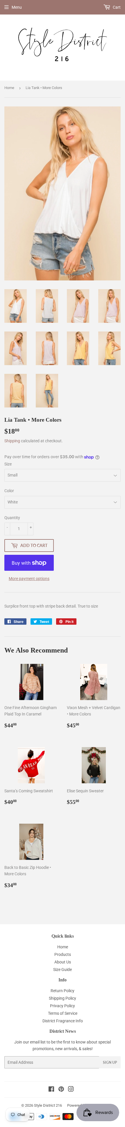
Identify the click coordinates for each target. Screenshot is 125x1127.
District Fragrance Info (62, 1021)
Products (62, 954)
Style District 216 (48, 1105)
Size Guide (62, 969)
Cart (116, 7)
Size (8, 464)
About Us (62, 962)
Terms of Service (62, 1013)
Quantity (12, 517)
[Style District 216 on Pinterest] (61, 1090)
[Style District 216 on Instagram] (71, 1090)
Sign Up (110, 1062)
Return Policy (62, 990)
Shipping (12, 441)
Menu (17, 7)
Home (9, 88)
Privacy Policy (62, 1005)
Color (9, 490)
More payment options (29, 578)
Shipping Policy (62, 998)
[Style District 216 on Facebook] (51, 1090)
